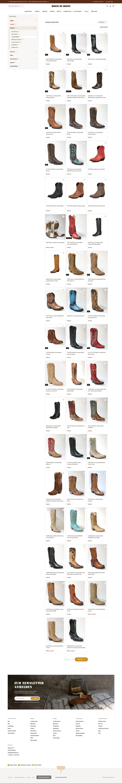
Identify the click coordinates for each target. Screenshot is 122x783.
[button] (113, 6)
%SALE (86, 11)
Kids (9, 723)
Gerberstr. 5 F (11, 748)
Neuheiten (28, 11)
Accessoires (77, 11)
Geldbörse (78, 726)
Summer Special (57, 730)
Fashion (55, 733)
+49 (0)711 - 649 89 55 (13, 755)
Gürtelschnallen (79, 721)
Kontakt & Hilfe (98, 1)
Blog (99, 730)
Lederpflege (67, 11)
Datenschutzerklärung (20, 777)
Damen (37, 11)
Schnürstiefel (33, 733)
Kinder (52, 11)
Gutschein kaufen (12, 730)
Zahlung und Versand (103, 728)
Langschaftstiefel (34, 735)
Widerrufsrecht (102, 721)
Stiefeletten (33, 730)
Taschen (78, 730)
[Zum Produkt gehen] (55, 49)
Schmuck (78, 723)
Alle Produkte (11, 733)
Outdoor (32, 728)
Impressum (10, 777)
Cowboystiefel (33, 721)
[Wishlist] (107, 6)
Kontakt (100, 726)
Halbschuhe (33, 726)
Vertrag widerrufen (43, 777)
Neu (9, 721)
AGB (33, 777)
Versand (28, 777)
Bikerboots (33, 723)
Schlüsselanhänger (80, 733)
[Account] (110, 6)
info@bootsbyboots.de (13, 752)
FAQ (99, 733)
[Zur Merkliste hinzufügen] (63, 33)
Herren (44, 11)
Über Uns (94, 11)
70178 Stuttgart (12, 750)
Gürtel (59, 11)
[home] (61, 6)
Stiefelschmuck (79, 728)
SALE (31, 738)
